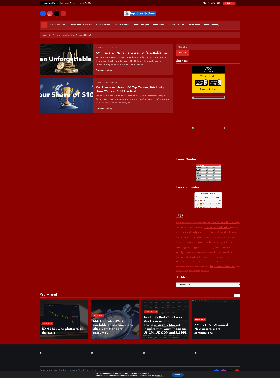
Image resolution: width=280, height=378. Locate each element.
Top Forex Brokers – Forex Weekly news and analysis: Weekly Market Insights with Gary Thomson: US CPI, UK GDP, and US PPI (114, 325)
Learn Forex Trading (216, 262)
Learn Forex (205, 262)
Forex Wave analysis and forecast (200, 253)
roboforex (233, 262)
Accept (177, 374)
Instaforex (180, 262)
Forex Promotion (176, 25)
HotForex (221, 258)
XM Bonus (196, 270)
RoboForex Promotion (192, 266)
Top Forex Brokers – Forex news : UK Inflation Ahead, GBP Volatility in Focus (214, 329)
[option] (64, 319)
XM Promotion (205, 270)
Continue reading (104, 70)
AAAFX (199, 222)
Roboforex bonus (181, 266)
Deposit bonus (198, 227)
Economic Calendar (217, 227)
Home (44, 35)
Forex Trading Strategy (206, 248)
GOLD (205, 258)
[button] (235, 295)
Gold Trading (212, 258)
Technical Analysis (204, 266)
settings (159, 376)
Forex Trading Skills (219, 243)
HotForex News (229, 258)
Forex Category (141, 25)
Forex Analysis (103, 25)
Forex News (158, 25)
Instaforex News (191, 262)
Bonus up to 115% (188, 227)
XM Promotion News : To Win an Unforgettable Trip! (70, 35)
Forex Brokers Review (81, 25)
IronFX (198, 262)
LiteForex (225, 262)
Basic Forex (194, 25)
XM (190, 270)
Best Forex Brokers (223, 222)
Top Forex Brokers (57, 25)
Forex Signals (185, 242)
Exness (232, 227)
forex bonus (205, 232)
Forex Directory (211, 25)
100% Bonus (180, 222)
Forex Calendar (122, 25)
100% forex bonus (190, 222)
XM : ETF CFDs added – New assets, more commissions (162, 329)
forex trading (204, 242)
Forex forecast (220, 237)
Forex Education (208, 238)
